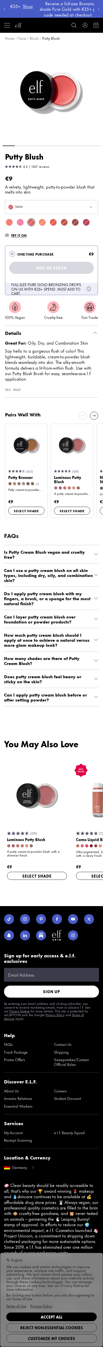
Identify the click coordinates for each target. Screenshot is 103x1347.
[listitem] (9, 222)
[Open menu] (7, 25)
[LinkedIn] (25, 935)
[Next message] (98, 9)
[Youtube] (73, 919)
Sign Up (51, 991)
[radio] (12, 254)
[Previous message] (4, 9)
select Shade (26, 510)
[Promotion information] (89, 289)
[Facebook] (57, 919)
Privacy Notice (19, 1010)
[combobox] (51, 207)
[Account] (85, 25)
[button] (51, 93)
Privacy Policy (55, 1014)
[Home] (18, 25)
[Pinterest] (41, 919)
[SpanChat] (9, 935)
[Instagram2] (73, 935)
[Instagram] (25, 919)
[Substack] (41, 935)
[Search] (74, 25)
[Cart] (96, 25)
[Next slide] (94, 416)
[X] (89, 919)
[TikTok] (9, 919)
